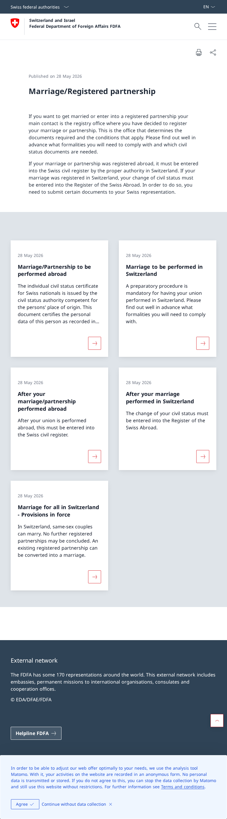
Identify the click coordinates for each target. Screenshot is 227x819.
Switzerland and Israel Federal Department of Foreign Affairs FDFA (75, 23)
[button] (216, 720)
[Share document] (213, 52)
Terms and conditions (183, 786)
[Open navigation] (212, 26)
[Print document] (199, 52)
